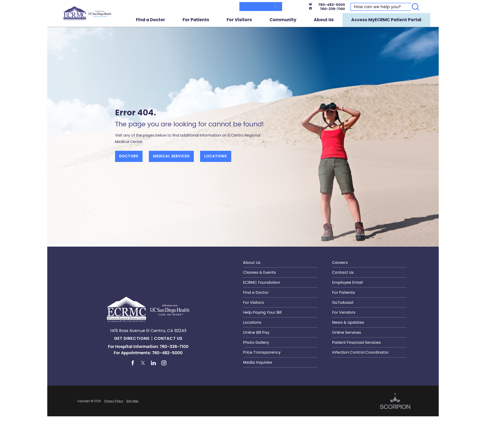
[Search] (415, 7)
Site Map (132, 401)
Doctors (128, 156)
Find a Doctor (150, 20)
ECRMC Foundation (261, 282)
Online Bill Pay (256, 332)
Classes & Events (259, 272)
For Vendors (343, 312)
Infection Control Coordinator (360, 352)
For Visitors (239, 20)
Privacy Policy (113, 401)
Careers (340, 262)
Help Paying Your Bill (262, 312)
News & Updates (348, 322)
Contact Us (168, 338)
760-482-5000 (331, 5)
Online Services (346, 332)
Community (283, 20)
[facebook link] (132, 363)
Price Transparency (262, 352)
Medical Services (171, 156)
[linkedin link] (153, 363)
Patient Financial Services (356, 342)
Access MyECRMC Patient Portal (386, 20)
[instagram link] (163, 363)
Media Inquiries (257, 362)
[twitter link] (143, 363)
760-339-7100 (332, 9)
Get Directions (132, 338)
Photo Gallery (256, 342)
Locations (215, 156)
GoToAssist (342, 302)
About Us (324, 20)
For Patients (196, 20)
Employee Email (347, 282)
